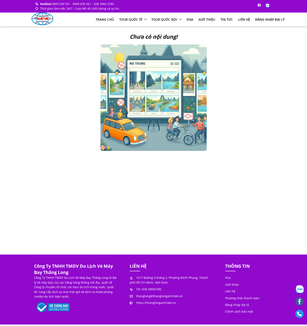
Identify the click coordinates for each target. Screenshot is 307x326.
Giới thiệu (206, 19)
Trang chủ (105, 19)
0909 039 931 (61, 4)
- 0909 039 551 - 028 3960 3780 (92, 4)
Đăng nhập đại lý (270, 19)
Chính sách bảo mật (239, 311)
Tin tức (227, 19)
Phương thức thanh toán (242, 298)
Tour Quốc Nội (164, 19)
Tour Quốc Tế (131, 19)
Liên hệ (244, 19)
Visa (189, 19)
